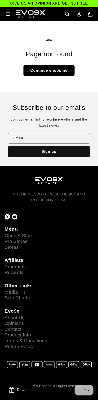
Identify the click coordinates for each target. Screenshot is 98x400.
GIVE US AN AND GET (49, 3)
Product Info (18, 335)
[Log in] (78, 14)
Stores (12, 247)
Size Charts (17, 298)
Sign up (49, 151)
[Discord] (14, 217)
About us (15, 317)
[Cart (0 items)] (90, 14)
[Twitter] (7, 217)
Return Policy (19, 346)
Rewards (14, 272)
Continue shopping (49, 70)
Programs (15, 266)
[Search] (67, 14)
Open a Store (19, 235)
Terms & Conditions (26, 340)
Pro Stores (16, 241)
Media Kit (15, 292)
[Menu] (7, 14)
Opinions (14, 323)
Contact (13, 329)
